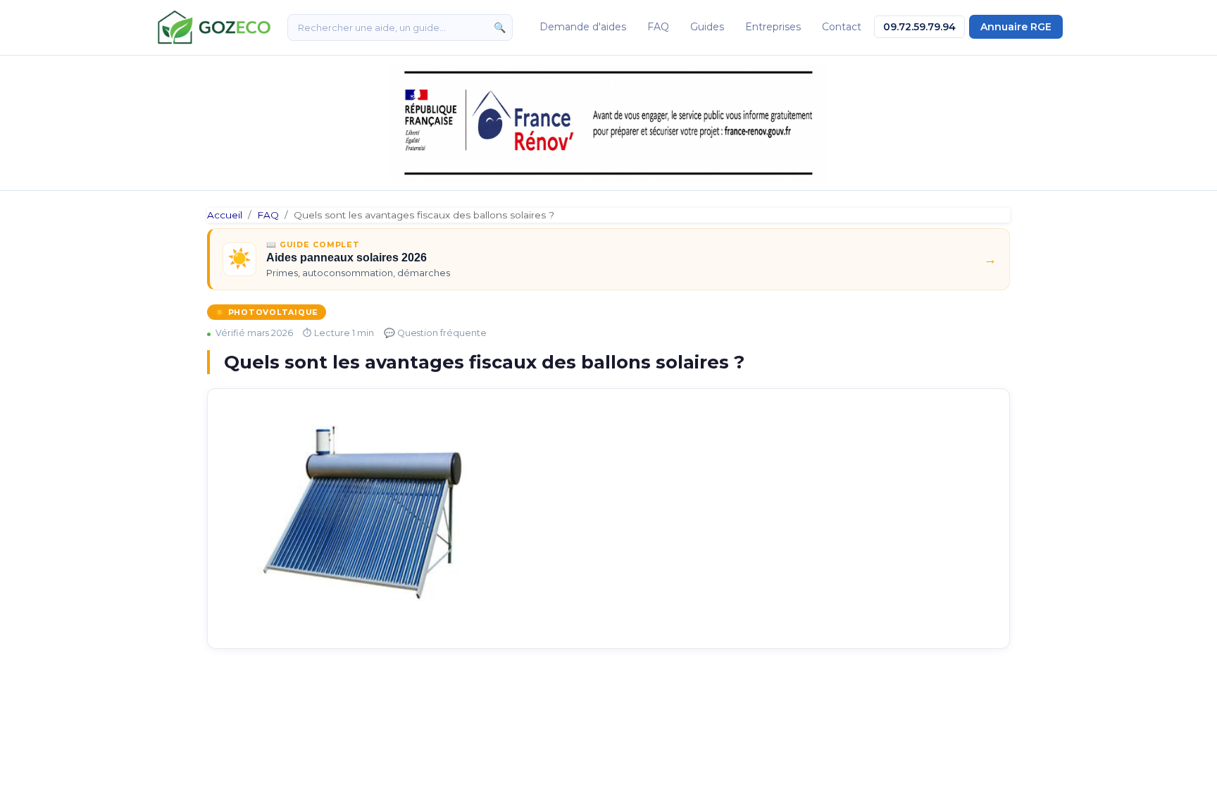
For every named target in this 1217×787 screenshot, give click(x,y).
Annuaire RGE (1015, 26)
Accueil (224, 215)
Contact (841, 26)
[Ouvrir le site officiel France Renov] (608, 123)
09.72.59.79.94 (919, 26)
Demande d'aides (582, 26)
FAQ (658, 26)
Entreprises (773, 26)
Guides (707, 26)
